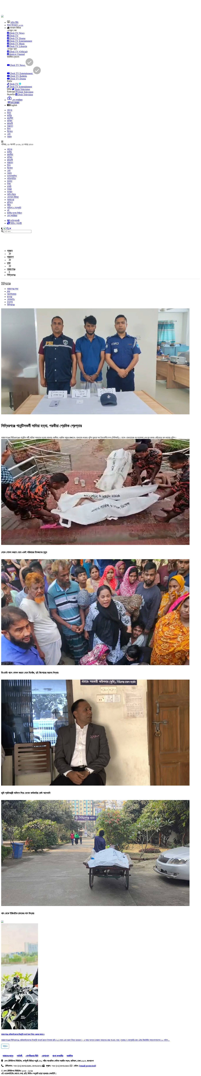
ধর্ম (8, 210)
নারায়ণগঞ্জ (11, 269)
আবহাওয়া (10, 199)
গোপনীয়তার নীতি (32, 1056)
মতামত (9, 181)
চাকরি (9, 186)
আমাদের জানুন (8, 1056)
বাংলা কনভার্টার (58, 1056)
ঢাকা (8, 263)
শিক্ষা (9, 184)
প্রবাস (9, 136)
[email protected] (87, 1066)
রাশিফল (10, 202)
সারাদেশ (10, 126)
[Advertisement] (72, 7)
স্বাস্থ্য (9, 189)
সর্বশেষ (9, 110)
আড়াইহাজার (11, 294)
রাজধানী (10, 123)
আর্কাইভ (70, 1056)
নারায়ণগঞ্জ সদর (12, 288)
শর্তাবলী (20, 1056)
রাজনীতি (10, 118)
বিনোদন (10, 131)
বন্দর (8, 291)
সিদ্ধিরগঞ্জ (6, 283)
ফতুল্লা (10, 302)
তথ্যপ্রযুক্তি (12, 176)
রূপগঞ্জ (9, 296)
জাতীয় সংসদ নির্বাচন (14, 213)
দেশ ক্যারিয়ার (12, 215)
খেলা (8, 134)
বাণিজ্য (9, 121)
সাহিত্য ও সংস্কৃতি (14, 207)
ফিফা (9, 113)
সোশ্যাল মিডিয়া (13, 197)
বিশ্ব (8, 128)
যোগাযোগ (45, 1056)
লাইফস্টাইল (11, 178)
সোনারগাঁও (11, 299)
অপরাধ (9, 191)
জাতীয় (9, 115)
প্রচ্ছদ (10, 250)
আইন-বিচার (11, 194)
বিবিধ (9, 205)
